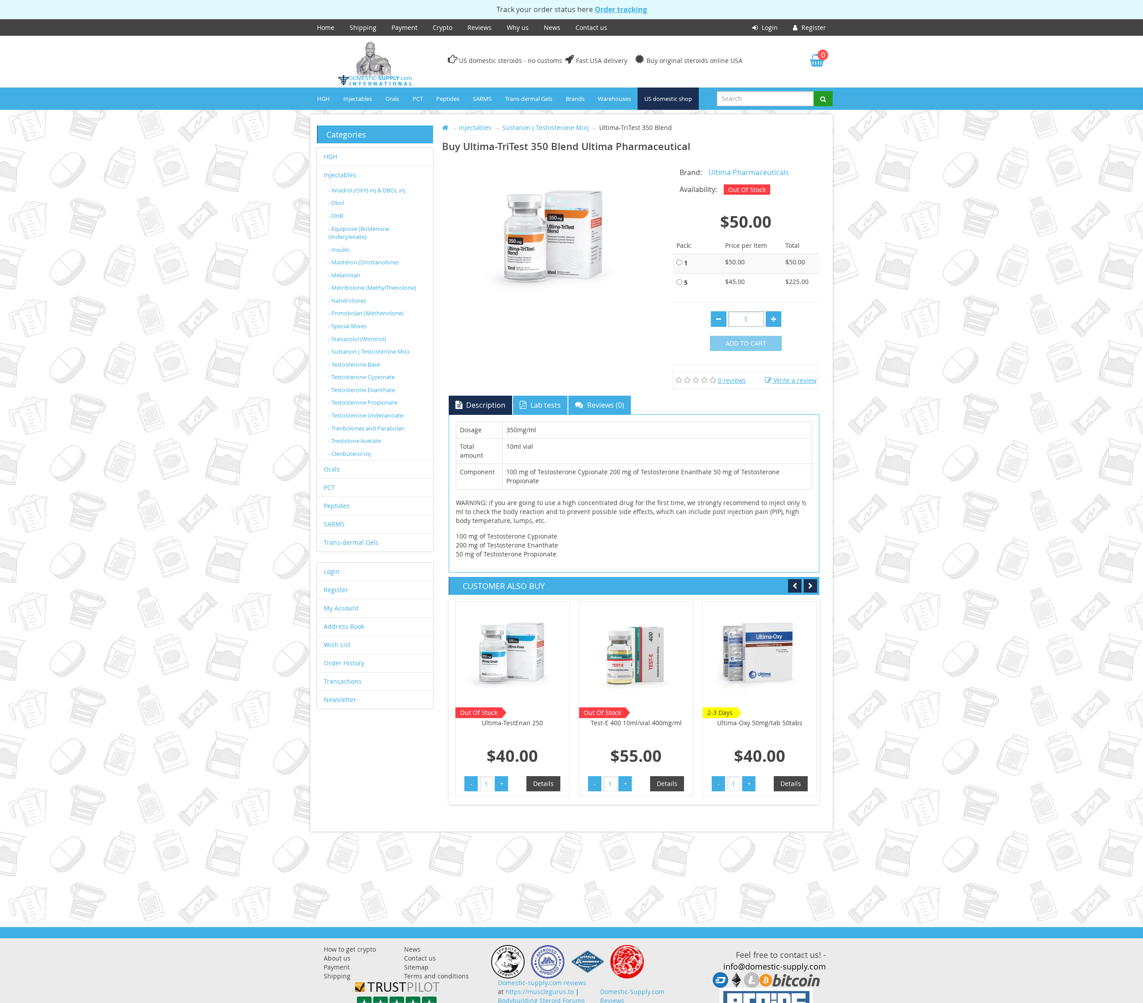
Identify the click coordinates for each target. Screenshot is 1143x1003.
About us (337, 958)
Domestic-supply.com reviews (542, 982)
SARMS (482, 99)
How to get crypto (350, 949)
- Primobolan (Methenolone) (366, 313)
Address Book (344, 626)
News (552, 27)
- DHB (335, 216)
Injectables (357, 99)
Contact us (591, 27)
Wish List (337, 644)
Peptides (447, 99)
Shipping (363, 27)
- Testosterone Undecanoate (365, 415)
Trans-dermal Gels (528, 99)
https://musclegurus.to (539, 991)
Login (769, 27)
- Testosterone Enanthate (361, 390)
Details (543, 783)
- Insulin (338, 250)
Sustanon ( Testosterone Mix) (545, 127)
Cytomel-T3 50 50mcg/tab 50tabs (759, 727)
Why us (518, 27)
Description (484, 405)
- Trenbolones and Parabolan (366, 428)
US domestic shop (668, 99)
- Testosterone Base (354, 364)
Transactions (343, 681)
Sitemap (416, 967)
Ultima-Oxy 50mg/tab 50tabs (636, 723)
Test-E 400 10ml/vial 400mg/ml (512, 723)
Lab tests (545, 405)
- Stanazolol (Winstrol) (357, 339)
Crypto (442, 27)
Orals (392, 99)
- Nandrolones (347, 301)
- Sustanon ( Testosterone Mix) (368, 351)
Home (325, 27)
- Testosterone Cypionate (361, 377)
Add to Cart (746, 343)
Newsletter (340, 699)
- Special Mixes (347, 326)
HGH (323, 99)
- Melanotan (344, 275)
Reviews (479, 27)
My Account (341, 608)
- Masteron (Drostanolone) (363, 262)
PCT (418, 99)
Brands (575, 99)
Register (813, 27)
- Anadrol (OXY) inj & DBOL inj (366, 190)
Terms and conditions (436, 976)
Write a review (794, 380)
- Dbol (336, 203)
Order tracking (621, 9)
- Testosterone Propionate (362, 402)
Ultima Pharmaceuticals (749, 172)
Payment (404, 27)
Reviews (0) (604, 405)
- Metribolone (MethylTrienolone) (372, 288)
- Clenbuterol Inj (349, 454)
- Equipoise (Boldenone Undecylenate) (358, 233)
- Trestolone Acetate (354, 441)
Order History (344, 663)
